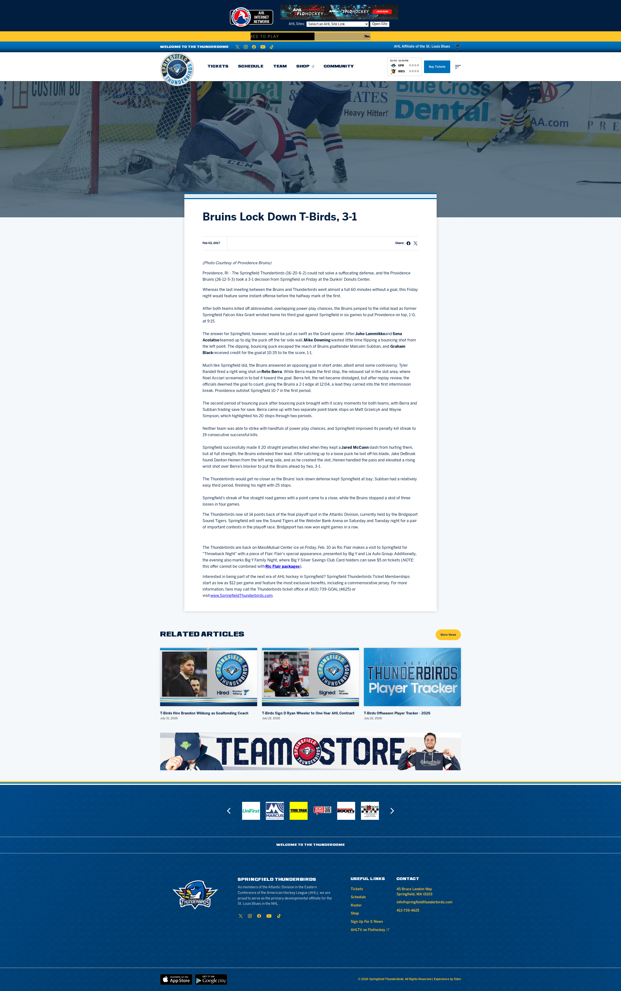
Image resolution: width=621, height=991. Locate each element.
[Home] (177, 69)
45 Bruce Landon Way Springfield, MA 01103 (415, 892)
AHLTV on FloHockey (368, 930)
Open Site (379, 24)
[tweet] (415, 243)
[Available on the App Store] (176, 979)
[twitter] (237, 47)
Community (339, 66)
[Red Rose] (346, 811)
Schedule (250, 66)
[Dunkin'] (370, 811)
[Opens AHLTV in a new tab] (339, 12)
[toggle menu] (458, 67)
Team (280, 66)
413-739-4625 (408, 910)
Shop (303, 66)
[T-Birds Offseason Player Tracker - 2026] (412, 677)
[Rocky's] (322, 811)
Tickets (218, 66)
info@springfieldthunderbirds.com (424, 902)
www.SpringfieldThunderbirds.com (241, 596)
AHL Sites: (297, 24)
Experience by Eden (447, 979)
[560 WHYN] (299, 811)
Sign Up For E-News (367, 921)
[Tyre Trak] (275, 811)
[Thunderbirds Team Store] (310, 751)
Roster (356, 905)
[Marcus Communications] (251, 811)
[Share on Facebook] (408, 243)
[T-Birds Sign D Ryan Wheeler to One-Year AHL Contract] (310, 677)
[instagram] (246, 47)
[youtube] (262, 47)
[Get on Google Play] (211, 979)
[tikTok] (272, 47)
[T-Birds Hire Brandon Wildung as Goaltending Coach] (208, 677)
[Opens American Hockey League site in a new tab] (251, 17)
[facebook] (254, 47)
